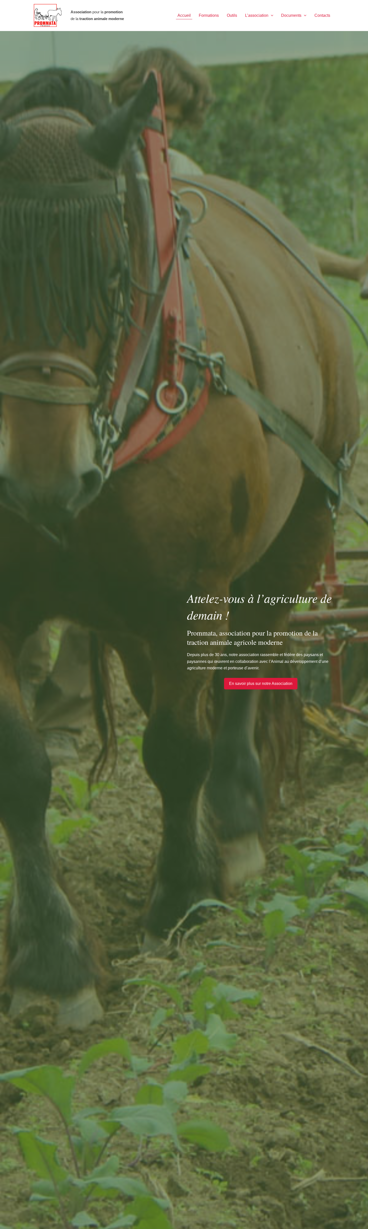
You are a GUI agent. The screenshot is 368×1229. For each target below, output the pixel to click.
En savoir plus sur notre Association (260, 683)
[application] (270, 15)
